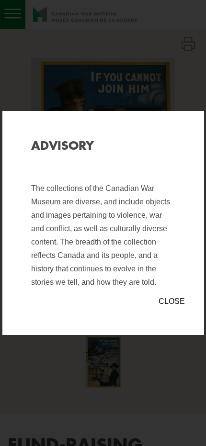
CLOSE (172, 301)
